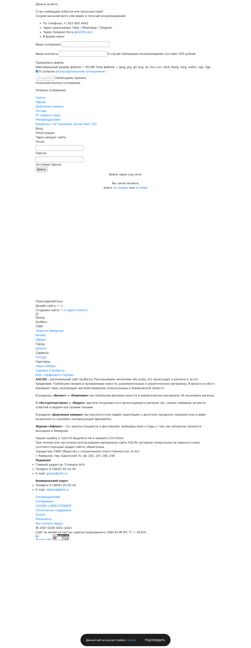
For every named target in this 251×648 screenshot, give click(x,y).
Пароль (41, 153)
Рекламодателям (48, 497)
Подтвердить (155, 640)
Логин (40, 141)
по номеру (121, 187)
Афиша (41, 102)
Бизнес (41, 335)
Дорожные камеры (49, 106)
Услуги (40, 514)
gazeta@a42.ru (56, 473)
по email (141, 187)
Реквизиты (43, 519)
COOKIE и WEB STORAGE (53, 506)
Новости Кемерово (50, 330)
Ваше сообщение (48, 44)
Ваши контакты (47, 54)
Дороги (41, 348)
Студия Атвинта (75, 310)
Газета (40, 97)
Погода (41, 357)
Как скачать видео (49, 523)
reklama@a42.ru (57, 489)
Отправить (45, 78)
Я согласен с (48, 71)
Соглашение (44, 501)
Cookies (131, 640)
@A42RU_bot (83, 32)
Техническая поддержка (53, 510)
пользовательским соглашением (81, 71)
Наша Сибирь (45, 366)
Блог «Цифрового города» (55, 375)
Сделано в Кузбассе (50, 370)
